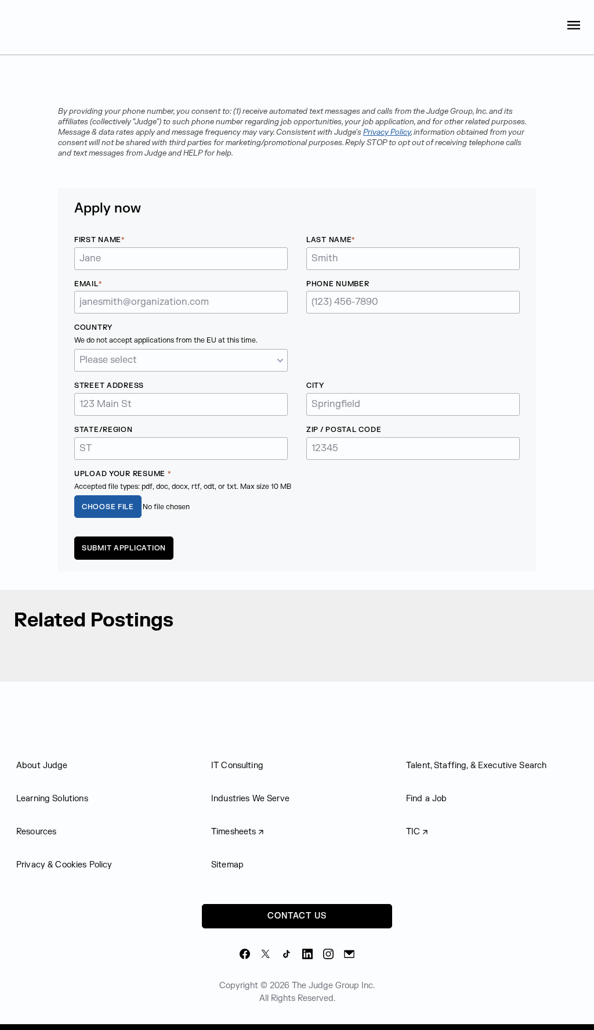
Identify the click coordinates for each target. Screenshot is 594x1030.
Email (86, 284)
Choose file (108, 507)
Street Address (109, 385)
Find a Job (426, 799)
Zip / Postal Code (343, 429)
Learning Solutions (52, 799)
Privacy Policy (387, 132)
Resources (36, 832)
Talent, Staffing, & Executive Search (476, 765)
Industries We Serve (250, 799)
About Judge (42, 765)
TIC (413, 832)
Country (93, 327)
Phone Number (338, 284)
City (315, 385)
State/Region (103, 429)
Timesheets (233, 832)
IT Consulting (237, 765)
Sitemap (227, 865)
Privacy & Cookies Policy (64, 865)
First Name (97, 239)
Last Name (329, 239)
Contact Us (296, 916)
